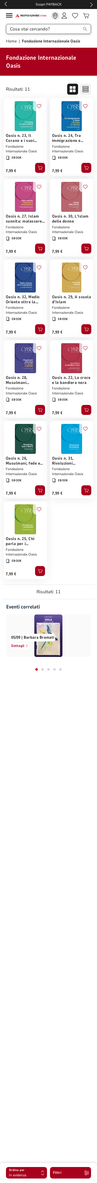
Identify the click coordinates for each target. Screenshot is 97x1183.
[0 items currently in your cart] (86, 16)
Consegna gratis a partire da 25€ (48, 4)
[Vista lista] (85, 89)
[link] (55, 16)
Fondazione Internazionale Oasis (21, 149)
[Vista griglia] (72, 89)
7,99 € (11, 171)
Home (12, 41)
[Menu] (10, 16)
